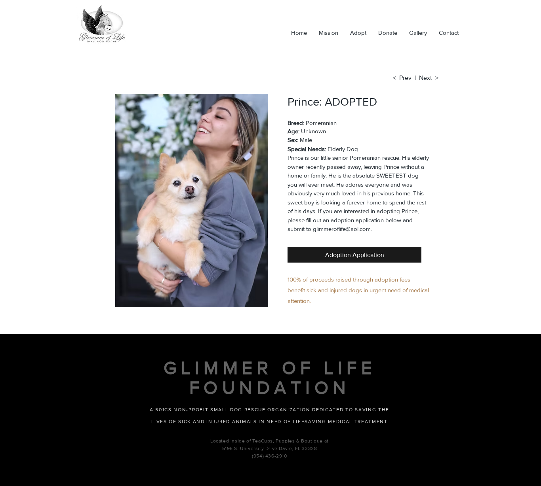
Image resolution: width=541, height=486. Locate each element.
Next (427, 77)
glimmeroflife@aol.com (342, 228)
